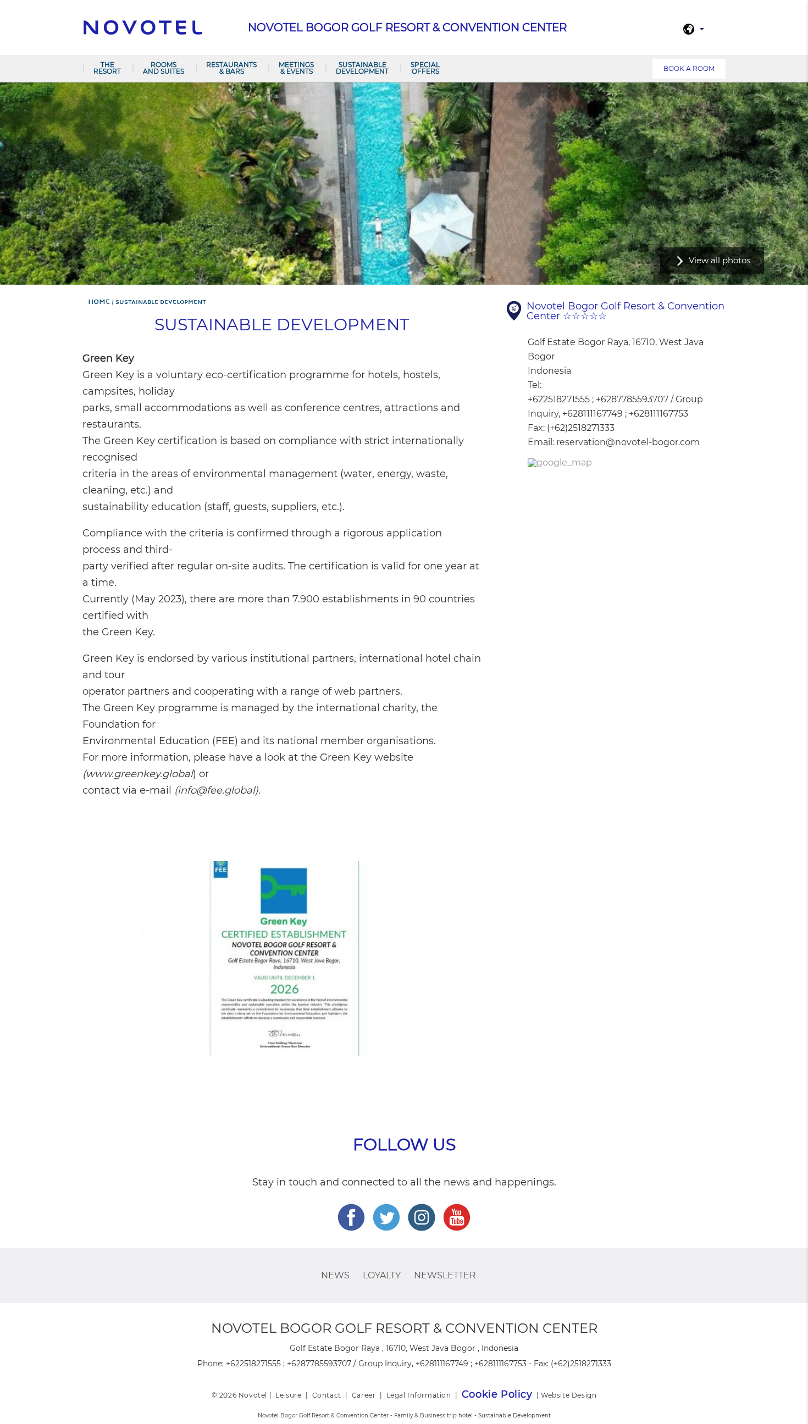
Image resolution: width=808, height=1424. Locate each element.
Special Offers (425, 67)
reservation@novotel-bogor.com (628, 442)
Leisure (288, 1395)
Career (364, 1395)
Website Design (568, 1395)
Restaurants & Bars (231, 67)
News (335, 1275)
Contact (326, 1395)
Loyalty (382, 1275)
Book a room (689, 68)
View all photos (719, 260)
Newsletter (445, 1275)
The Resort (107, 67)
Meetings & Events (296, 67)
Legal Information (418, 1395)
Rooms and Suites (163, 67)
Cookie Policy (497, 1394)
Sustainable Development (362, 67)
